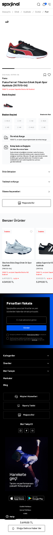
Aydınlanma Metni (33, 334)
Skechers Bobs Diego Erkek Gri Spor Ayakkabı (17, 264)
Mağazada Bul (28, 203)
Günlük (38, 12)
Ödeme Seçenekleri (11, 191)
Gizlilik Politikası (25, 506)
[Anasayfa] (10, 4)
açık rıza (34, 340)
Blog (5, 385)
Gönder (26, 328)
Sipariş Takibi (28, 406)
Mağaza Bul (28, 415)
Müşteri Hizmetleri (28, 396)
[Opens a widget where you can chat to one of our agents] (10, 516)
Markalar (7, 378)
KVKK (25, 513)
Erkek (17, 12)
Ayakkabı (27, 12)
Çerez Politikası (25, 510)
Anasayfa (6, 12)
